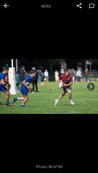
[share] (79, 6)
